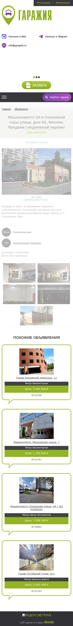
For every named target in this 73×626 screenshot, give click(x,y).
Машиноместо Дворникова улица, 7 (37, 442)
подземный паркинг (46, 127)
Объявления (21, 109)
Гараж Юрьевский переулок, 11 (36, 377)
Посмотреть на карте (36, 142)
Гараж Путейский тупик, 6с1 (36, 573)
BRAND (49, 622)
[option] (36, 38)
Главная (6, 109)
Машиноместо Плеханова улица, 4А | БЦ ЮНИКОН (36, 508)
